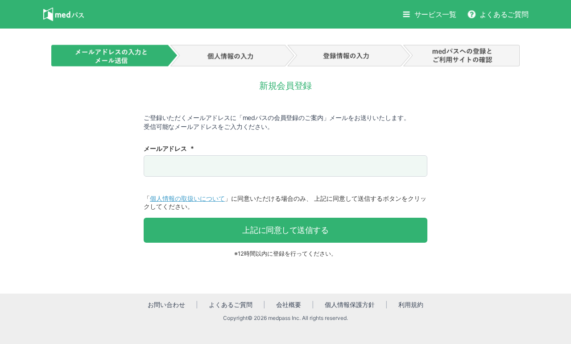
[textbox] (285, 166)
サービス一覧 (435, 14)
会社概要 (288, 304)
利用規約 (410, 304)
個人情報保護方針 (350, 304)
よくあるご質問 (504, 14)
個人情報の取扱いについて (187, 198)
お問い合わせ (166, 304)
